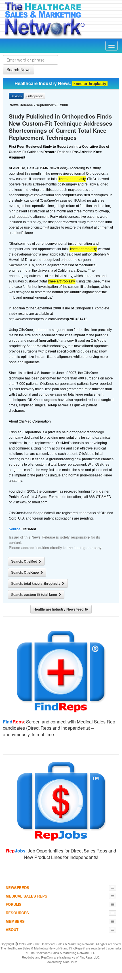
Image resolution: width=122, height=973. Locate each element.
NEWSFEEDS (17, 887)
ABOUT (12, 929)
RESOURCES (17, 912)
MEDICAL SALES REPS (26, 896)
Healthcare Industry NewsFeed (59, 609)
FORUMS (14, 904)
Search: (24, 561)
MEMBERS (15, 921)
